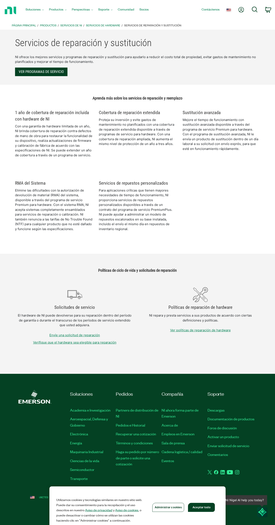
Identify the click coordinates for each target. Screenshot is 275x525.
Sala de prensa (173, 443)
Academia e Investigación (90, 410)
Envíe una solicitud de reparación (74, 335)
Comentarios (218, 454)
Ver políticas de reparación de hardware (200, 330)
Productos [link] (48, 25)
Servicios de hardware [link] (103, 25)
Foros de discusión (222, 427)
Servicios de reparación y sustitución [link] (152, 25)
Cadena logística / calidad (182, 451)
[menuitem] (34, 10)
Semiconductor (82, 469)
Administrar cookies (168, 507)
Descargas (216, 410)
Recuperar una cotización (136, 433)
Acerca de (170, 425)
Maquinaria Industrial (86, 451)
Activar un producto (223, 436)
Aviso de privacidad (98, 510)
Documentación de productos (231, 418)
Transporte (79, 478)
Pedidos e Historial (130, 425)
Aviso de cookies (126, 510)
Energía (76, 443)
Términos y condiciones (134, 443)
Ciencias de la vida (84, 460)
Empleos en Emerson (178, 433)
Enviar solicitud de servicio (228, 445)
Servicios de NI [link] (71, 25)
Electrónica (79, 433)
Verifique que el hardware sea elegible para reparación (74, 342)
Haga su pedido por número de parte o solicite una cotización (137, 457)
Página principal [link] (24, 25)
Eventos (168, 460)
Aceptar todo (201, 507)
